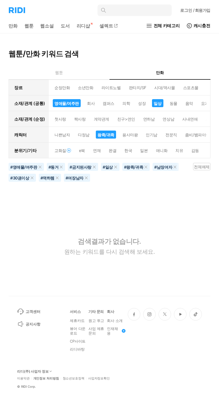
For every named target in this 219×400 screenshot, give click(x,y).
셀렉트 (106, 26)
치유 (179, 150)
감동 (195, 150)
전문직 (171, 134)
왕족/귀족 (106, 134)
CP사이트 (78, 341)
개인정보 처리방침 (46, 378)
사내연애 (190, 119)
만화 (13, 26)
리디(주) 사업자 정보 (33, 371)
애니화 (162, 150)
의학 (126, 103)
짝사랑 (80, 119)
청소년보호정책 (73, 378)
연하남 (149, 119)
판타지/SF (137, 87)
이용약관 (23, 378)
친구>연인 (126, 119)
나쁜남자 (62, 134)
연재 (97, 150)
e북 (82, 150)
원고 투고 (96, 320)
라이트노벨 (111, 87)
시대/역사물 (164, 87)
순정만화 (62, 87)
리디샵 (83, 26)
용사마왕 (130, 134)
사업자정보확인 (99, 378)
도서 (65, 26)
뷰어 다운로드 (78, 330)
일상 (157, 103)
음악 (189, 103)
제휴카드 (77, 320)
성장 (142, 103)
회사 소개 (115, 320)
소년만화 (85, 87)
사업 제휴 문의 (96, 330)
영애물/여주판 (66, 103)
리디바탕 (77, 349)
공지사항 (33, 324)
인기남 (151, 134)
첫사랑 (60, 119)
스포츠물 (190, 87)
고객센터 (33, 311)
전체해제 (201, 166)
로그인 (195, 10)
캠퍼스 (108, 103)
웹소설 (47, 26)
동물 (173, 103)
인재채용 (112, 330)
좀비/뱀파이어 (197, 134)
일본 (144, 150)
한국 (128, 150)
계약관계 (101, 119)
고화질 (60, 150)
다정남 (84, 134)
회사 (91, 103)
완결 (112, 150)
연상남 (168, 119)
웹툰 (29, 26)
